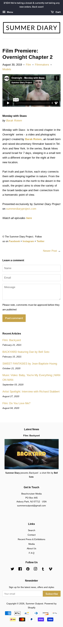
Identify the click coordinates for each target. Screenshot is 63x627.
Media (31, 544)
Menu (9, 12)
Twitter (40, 241)
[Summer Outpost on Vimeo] (50, 569)
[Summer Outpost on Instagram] (35, 569)
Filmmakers (42, 64)
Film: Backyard (11, 340)
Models (6, 69)
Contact (32, 535)
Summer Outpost (34, 603)
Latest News (31, 429)
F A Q (31, 553)
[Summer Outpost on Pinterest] (28, 569)
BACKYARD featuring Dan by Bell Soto (25, 351)
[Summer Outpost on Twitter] (12, 569)
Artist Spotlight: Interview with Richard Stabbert (31, 391)
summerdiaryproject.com (21, 208)
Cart (58, 12)
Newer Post (50, 250)
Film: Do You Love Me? (16, 403)
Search (31, 530)
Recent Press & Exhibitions (31, 539)
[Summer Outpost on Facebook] (20, 569)
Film (28, 64)
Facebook (14, 241)
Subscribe (52, 593)
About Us (31, 548)
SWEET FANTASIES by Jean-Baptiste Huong (29, 363)
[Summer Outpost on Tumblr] (43, 569)
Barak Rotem (14, 120)
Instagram (28, 241)
